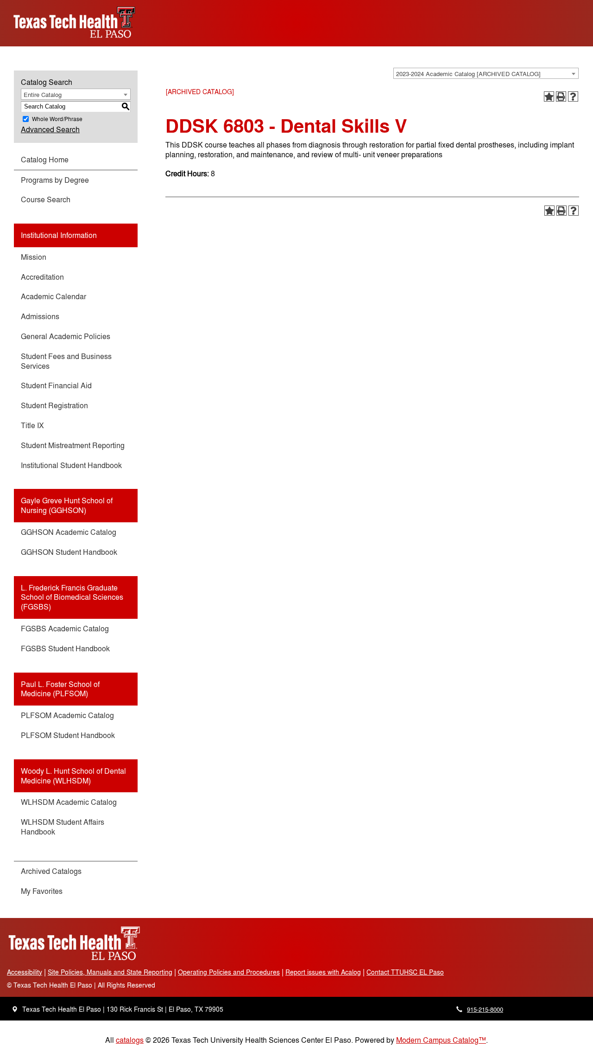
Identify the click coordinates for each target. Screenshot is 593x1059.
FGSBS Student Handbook (65, 648)
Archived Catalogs (51, 871)
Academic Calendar (53, 296)
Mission (33, 256)
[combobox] (486, 73)
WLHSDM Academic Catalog (69, 801)
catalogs (130, 1039)
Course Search (45, 199)
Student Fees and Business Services (66, 361)
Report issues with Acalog (323, 971)
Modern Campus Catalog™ (441, 1039)
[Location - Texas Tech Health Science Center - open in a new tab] (14, 1009)
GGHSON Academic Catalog (68, 531)
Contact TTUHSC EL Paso (405, 971)
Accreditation (42, 276)
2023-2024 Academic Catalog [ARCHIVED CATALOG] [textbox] (468, 73)
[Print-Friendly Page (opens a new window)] (561, 96)
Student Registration (54, 405)
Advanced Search (50, 129)
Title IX (32, 425)
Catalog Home (45, 159)
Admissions (40, 316)
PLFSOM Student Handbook (68, 735)
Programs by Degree (55, 179)
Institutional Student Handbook (71, 465)
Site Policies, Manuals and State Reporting (110, 971)
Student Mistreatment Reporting (73, 445)
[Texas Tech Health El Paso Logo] (74, 41)
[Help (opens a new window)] (573, 96)
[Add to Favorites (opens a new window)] (549, 96)
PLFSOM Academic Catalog (67, 715)
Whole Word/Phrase (57, 119)
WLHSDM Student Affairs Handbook (62, 826)
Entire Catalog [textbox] (43, 94)
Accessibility (24, 971)
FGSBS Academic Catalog (65, 628)
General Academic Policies (65, 336)
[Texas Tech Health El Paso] (74, 958)
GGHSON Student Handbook (69, 551)
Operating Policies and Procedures (229, 971)
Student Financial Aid (56, 385)
